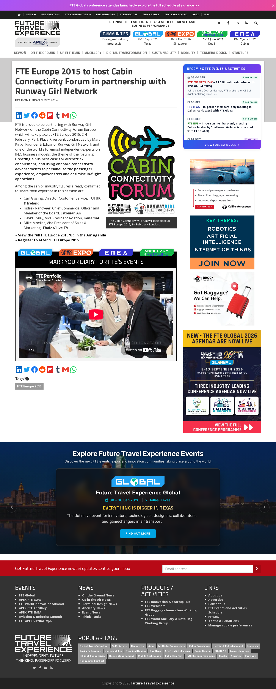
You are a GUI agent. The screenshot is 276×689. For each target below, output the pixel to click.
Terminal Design (213, 52)
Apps (151, 646)
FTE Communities (76, 14)
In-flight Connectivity (171, 646)
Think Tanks (151, 14)
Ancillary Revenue (90, 651)
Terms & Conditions (223, 621)
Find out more (138, 533)
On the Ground (43, 52)
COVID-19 (220, 651)
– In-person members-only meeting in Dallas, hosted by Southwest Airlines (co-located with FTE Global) (220, 127)
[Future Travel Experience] (43, 34)
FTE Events (49, 14)
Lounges (252, 646)
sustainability (113, 651)
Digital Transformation (126, 52)
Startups (240, 52)
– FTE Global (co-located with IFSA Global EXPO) (220, 84)
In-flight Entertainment (228, 646)
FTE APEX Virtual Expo (35, 621)
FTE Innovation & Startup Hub (168, 602)
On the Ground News (98, 595)
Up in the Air (70, 52)
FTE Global (27, 595)
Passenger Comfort (92, 661)
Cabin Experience (199, 646)
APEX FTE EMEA (30, 612)
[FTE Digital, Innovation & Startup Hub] (222, 242)
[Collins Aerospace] (222, 186)
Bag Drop (155, 651)
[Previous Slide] (11, 507)
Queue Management (121, 656)
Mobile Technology (149, 656)
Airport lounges (239, 651)
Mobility (188, 52)
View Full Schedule (220, 144)
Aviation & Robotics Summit (40, 617)
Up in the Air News (96, 600)
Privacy (214, 617)
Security (236, 656)
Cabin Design (203, 651)
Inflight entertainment (201, 656)
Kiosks (223, 656)
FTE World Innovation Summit (41, 604)
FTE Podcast (128, 14)
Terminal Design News (99, 604)
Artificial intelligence (178, 651)
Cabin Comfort (174, 656)
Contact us (216, 604)
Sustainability (164, 52)
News (30, 14)
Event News (91, 612)
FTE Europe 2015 (29, 386)
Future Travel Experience (152, 683)
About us (215, 595)
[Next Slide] (264, 507)
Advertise (215, 600)
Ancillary (93, 52)
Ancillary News (93, 608)
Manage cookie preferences (230, 625)
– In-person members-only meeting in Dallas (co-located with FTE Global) (219, 109)
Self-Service (119, 646)
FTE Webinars (105, 14)
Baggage (250, 656)
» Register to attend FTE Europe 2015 (47, 240)
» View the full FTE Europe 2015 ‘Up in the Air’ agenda (60, 235)
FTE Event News (27, 100)
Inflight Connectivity (92, 656)
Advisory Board (176, 14)
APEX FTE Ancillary (33, 608)
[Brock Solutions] (222, 298)
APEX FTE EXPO (30, 600)
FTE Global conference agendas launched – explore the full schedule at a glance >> (134, 5)
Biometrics (137, 646)
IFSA (207, 14)
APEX (195, 14)
